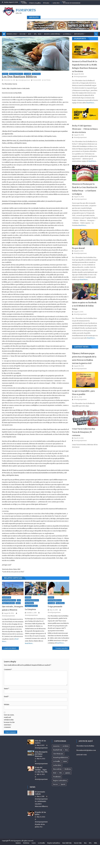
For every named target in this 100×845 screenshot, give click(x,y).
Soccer (22, 34)
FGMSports (80, 38)
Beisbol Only (12, 34)
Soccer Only (78, 843)
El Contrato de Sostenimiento (71, 3)
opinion (67, 773)
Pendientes (57, 777)
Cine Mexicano (58, 754)
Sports (18, 603)
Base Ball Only (67, 843)
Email (6, 696)
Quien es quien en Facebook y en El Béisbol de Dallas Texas (84, 305)
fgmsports (26, 10)
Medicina (67, 769)
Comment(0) (37, 80)
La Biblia (24, 3)
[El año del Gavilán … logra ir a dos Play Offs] (31, 768)
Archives (5, 74)
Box (29, 34)
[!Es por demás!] (85, 237)
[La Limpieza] (35, 588)
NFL (35, 34)
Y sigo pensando (55, 606)
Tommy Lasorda (61, 648)
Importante (79, 34)
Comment (8, 669)
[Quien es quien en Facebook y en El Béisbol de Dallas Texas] (85, 291)
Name (6, 688)
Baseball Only (6, 597)
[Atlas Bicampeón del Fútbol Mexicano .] (31, 753)
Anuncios (56, 746)
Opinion (23, 1)
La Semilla (67, 34)
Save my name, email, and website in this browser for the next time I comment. (9, 721)
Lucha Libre (56, 3)
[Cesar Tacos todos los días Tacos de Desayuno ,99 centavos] (85, 418)
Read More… (29, 643)
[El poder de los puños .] (31, 813)
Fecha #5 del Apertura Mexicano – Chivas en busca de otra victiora (85, 129)
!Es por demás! (78, 248)
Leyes (64, 1)
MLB (39, 34)
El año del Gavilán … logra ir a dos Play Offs (41, 770)
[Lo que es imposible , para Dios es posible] (85, 380)
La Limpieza (30, 609)
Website (6, 704)
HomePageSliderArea (16, 74)
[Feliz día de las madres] (31, 742)
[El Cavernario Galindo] (31, 793)
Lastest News (81, 347)
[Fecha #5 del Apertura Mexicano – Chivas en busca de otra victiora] (85, 114)
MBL (95, 843)
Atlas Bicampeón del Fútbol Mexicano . (41, 754)
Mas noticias (36, 74)
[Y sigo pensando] (58, 588)
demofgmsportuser (24, 80)
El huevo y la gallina (35, 3)
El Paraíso (46, 3)
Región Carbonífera (52, 34)
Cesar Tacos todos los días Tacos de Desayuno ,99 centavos (83, 432)
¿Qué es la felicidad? (11, 648)
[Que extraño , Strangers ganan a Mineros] (13, 588)
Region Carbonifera (8, 603)
